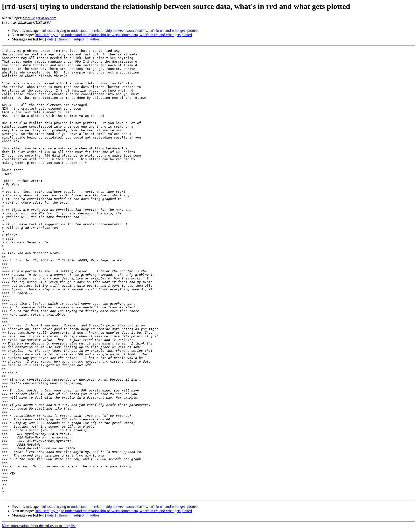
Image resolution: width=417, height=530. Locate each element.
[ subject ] (78, 39)
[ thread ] (63, 39)
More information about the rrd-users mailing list (39, 526)
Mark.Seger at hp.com (39, 18)
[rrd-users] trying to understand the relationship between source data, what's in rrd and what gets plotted (119, 30)
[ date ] (50, 39)
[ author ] (94, 39)
